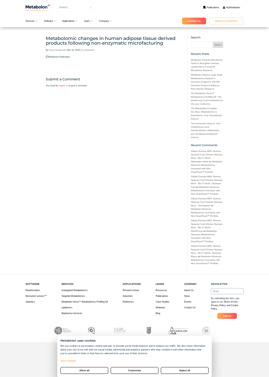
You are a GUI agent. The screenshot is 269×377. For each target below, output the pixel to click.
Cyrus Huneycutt (57, 50)
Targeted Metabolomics (73, 296)
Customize (134, 370)
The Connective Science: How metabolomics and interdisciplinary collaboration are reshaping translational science (205, 130)
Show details (68, 360)
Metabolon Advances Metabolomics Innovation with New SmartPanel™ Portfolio (205, 190)
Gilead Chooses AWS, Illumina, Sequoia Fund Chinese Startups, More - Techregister (207, 202)
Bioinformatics (33, 290)
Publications (162, 296)
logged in (63, 85)
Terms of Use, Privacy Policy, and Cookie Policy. (224, 305)
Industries (128, 296)
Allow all (84, 370)
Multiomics (128, 301)
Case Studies (162, 301)
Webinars (160, 307)
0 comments (88, 50)
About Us (189, 290)
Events (187, 301)
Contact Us (190, 307)
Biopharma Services (71, 313)
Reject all (184, 370)
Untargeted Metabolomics (74, 290)
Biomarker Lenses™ (36, 296)
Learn (87, 21)
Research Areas (131, 290)
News (187, 296)
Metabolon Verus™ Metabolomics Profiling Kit (84, 301)
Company (104, 21)
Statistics (30, 301)
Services (30, 21)
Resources (161, 290)
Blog (158, 313)
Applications (68, 21)
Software (48, 21)
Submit (227, 316)
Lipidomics (66, 307)
